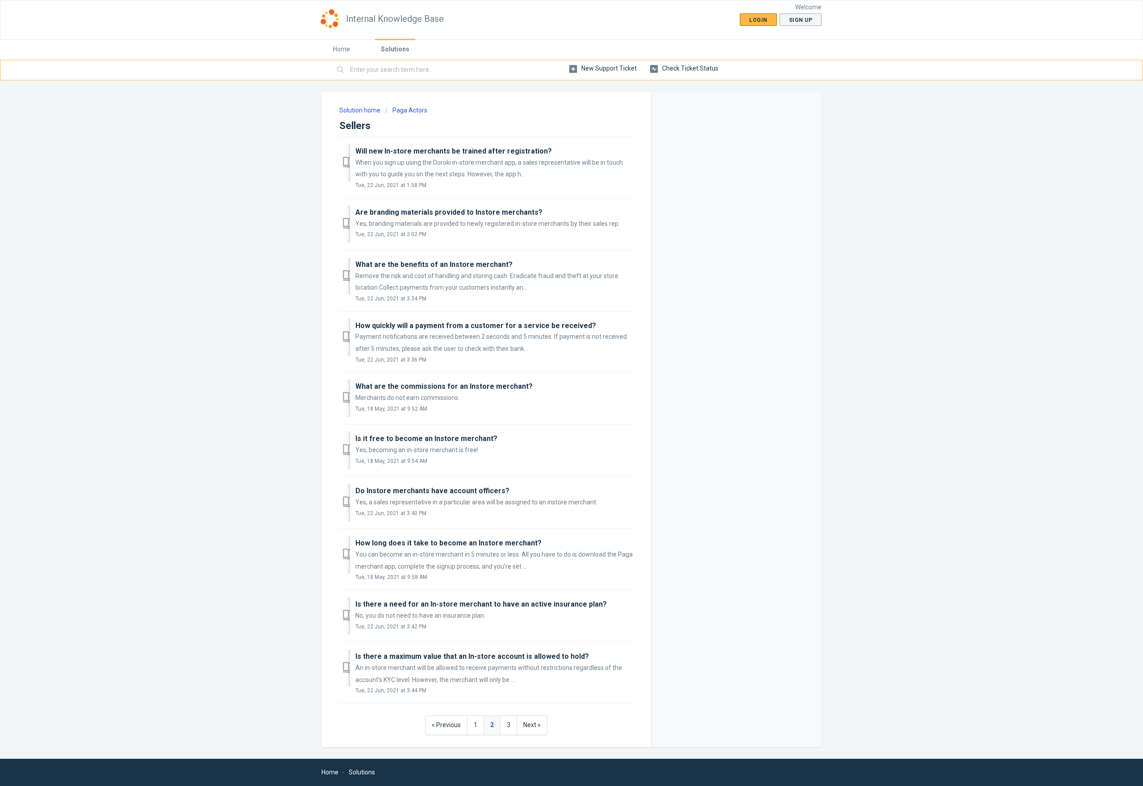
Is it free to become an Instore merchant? (426, 438)
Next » (532, 724)
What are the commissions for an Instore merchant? (444, 386)
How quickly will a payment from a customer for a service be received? (475, 325)
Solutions (395, 49)
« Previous (446, 724)
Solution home (360, 110)
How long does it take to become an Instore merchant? (448, 543)
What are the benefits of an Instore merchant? (434, 264)
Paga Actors (409, 110)
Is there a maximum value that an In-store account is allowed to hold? (472, 656)
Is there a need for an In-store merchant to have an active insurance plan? (481, 604)
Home (341, 49)
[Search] (341, 70)
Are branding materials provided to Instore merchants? (448, 212)
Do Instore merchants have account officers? (432, 491)
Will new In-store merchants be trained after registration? (453, 151)
